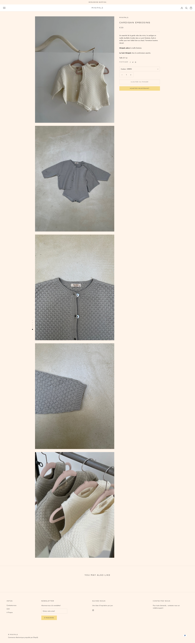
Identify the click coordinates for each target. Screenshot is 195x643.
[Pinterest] (135, 62)
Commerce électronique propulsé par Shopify (23, 637)
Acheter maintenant (139, 88)
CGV (8, 609)
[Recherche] (186, 8)
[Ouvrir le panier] (191, 8)
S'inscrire (49, 618)
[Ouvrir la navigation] (4, 8)
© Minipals (13, 634)
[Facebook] (130, 62)
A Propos (10, 612)
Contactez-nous (11, 605)
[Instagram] (93, 610)
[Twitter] (132, 62)
